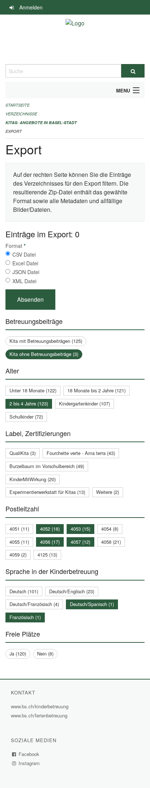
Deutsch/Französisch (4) (34, 604)
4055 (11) (19, 541)
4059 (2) (18, 554)
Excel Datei (25, 263)
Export (13, 131)
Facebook (29, 754)
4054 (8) (109, 528)
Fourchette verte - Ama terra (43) (81, 453)
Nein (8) (45, 653)
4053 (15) (80, 528)
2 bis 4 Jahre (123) (28, 403)
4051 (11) (19, 528)
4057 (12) (80, 541)
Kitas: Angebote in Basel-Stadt (41, 122)
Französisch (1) (25, 617)
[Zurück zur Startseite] (75, 39)
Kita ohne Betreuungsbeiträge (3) (43, 354)
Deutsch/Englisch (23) (71, 591)
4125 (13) (47, 554)
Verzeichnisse (21, 113)
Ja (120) (17, 653)
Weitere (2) (107, 491)
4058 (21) (111, 541)
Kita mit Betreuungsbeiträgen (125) (45, 340)
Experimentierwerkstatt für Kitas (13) (47, 491)
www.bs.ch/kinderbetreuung (40, 706)
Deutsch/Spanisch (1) (92, 604)
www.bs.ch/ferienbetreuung (40, 715)
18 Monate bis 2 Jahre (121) (96, 390)
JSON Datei (25, 272)
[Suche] (133, 71)
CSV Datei (24, 254)
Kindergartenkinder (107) (84, 403)
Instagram (29, 763)
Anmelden (31, 7)
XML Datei (24, 281)
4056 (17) (50, 541)
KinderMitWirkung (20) (32, 479)
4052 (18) (50, 528)
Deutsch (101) (23, 591)
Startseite (17, 105)
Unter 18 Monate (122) (32, 390)
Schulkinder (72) (26, 416)
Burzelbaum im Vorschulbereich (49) (46, 466)
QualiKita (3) (22, 453)
